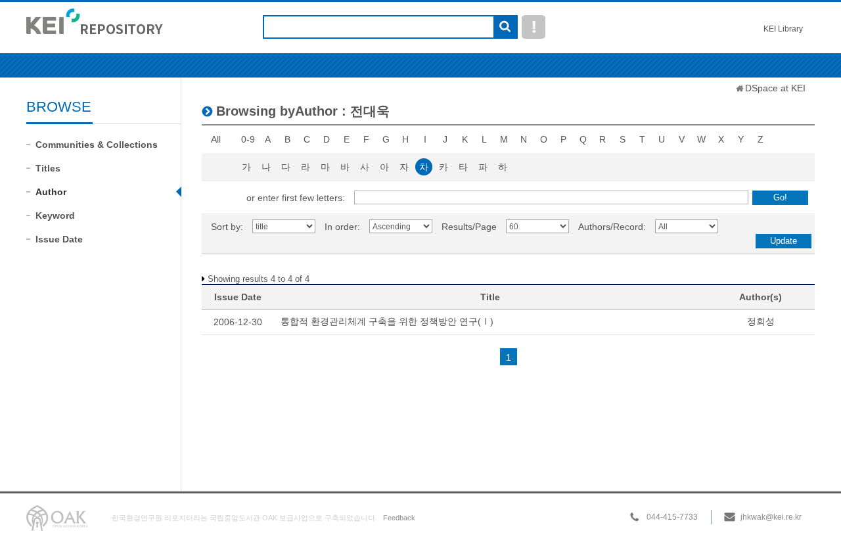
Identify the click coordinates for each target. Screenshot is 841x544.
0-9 (248, 139)
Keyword (55, 215)
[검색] (504, 27)
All (216, 139)
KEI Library (783, 29)
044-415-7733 (672, 517)
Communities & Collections (96, 144)
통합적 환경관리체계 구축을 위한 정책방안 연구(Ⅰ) (387, 321)
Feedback (399, 518)
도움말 (533, 27)
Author (50, 192)
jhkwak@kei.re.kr (771, 517)
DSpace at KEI (775, 88)
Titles (47, 168)
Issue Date (59, 239)
